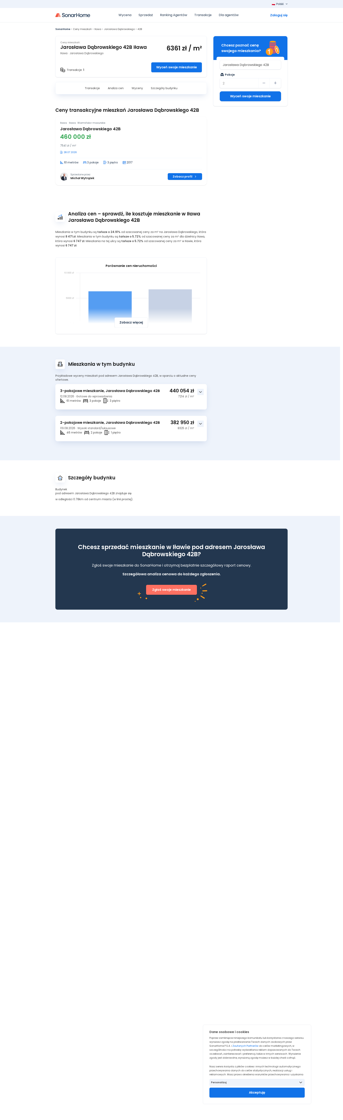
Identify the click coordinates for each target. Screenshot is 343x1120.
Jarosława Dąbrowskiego (119, 29)
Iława (97, 29)
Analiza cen (116, 88)
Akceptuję (257, 1092)
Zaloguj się (279, 15)
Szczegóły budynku (164, 88)
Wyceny (137, 88)
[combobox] (250, 64)
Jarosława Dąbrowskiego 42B (90, 129)
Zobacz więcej (131, 322)
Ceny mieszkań (82, 29)
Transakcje (92, 88)
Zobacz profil (182, 177)
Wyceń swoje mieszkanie (176, 67)
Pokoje (230, 75)
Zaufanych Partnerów (245, 1046)
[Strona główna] (72, 15)
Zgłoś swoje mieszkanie (171, 589)
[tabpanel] (131, 151)
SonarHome (62, 29)
